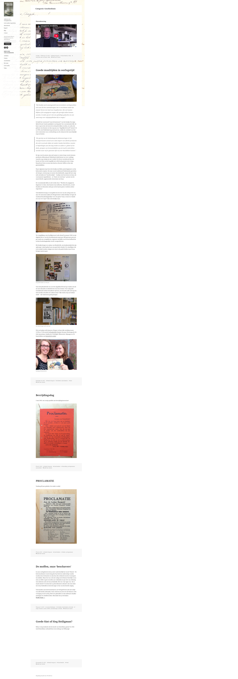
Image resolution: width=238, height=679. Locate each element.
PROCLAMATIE (45, 480)
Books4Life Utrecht (55, 332)
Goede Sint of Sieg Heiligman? (54, 621)
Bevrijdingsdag (45, 395)
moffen (48, 608)
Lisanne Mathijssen (50, 607)
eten (71, 380)
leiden (64, 552)
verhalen (45, 57)
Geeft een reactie (56, 57)
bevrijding (65, 466)
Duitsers (41, 608)
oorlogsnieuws (71, 466)
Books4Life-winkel (51, 336)
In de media (7, 65)
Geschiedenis (7, 60)
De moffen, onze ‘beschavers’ (53, 566)
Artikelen (6, 55)
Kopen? (5, 28)
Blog (5, 30)
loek (42, 57)
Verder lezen (40, 597)
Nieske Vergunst (56, 55)
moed (44, 608)
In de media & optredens (10, 23)
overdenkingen (54, 608)
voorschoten (39, 468)
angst (37, 608)
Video (5, 68)
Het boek (6, 63)
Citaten (5, 58)
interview (38, 57)
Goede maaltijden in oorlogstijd (55, 70)
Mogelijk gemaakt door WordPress (44, 675)
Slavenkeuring (41, 21)
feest (67, 662)
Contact (6, 33)
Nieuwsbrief (7, 25)
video (49, 57)
